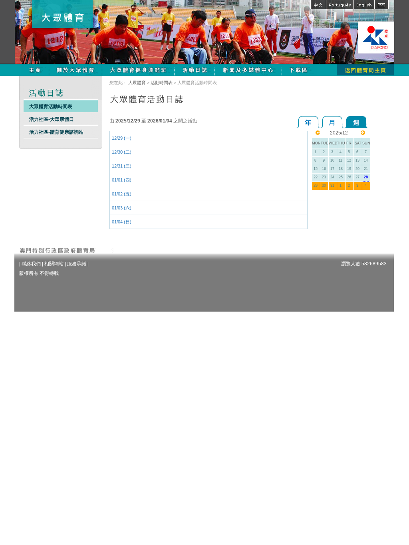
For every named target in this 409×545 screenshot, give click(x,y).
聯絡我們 (31, 264)
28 (366, 177)
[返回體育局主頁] (365, 69)
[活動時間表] (195, 69)
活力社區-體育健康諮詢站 (56, 132)
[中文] (318, 4)
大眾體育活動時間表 (50, 106)
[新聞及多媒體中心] (248, 69)
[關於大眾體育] (75, 69)
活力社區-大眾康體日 (51, 119)
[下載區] (299, 69)
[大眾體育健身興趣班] (138, 69)
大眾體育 (137, 82)
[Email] (381, 4)
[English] (363, 4)
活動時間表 (162, 82)
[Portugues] (339, 4)
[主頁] (35, 69)
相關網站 (54, 264)
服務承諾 (76, 264)
